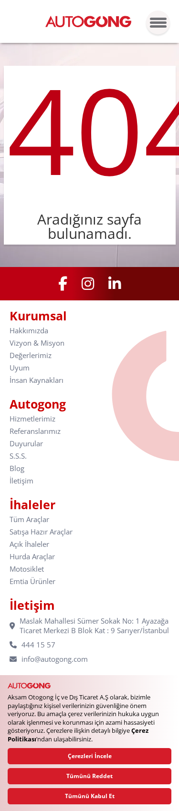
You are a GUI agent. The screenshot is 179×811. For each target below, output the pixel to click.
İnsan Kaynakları (36, 380)
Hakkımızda (29, 330)
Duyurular (26, 443)
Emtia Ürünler (32, 581)
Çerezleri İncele (90, 756)
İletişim (21, 480)
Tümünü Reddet (89, 776)
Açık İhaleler (29, 544)
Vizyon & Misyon (37, 343)
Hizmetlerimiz (32, 418)
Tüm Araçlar (29, 519)
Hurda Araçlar (32, 556)
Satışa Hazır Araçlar (41, 531)
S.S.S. (18, 456)
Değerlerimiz (31, 355)
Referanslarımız (35, 431)
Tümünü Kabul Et (90, 796)
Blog (17, 468)
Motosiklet (27, 569)
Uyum (20, 367)
